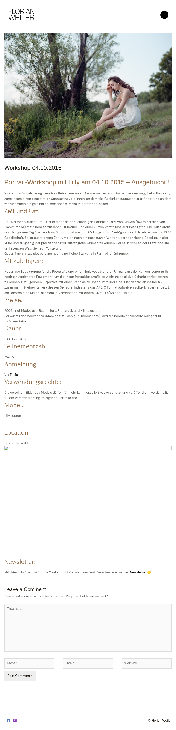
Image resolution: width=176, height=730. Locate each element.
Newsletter (138, 572)
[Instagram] (15, 721)
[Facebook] (8, 721)
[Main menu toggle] (164, 15)
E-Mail (14, 375)
